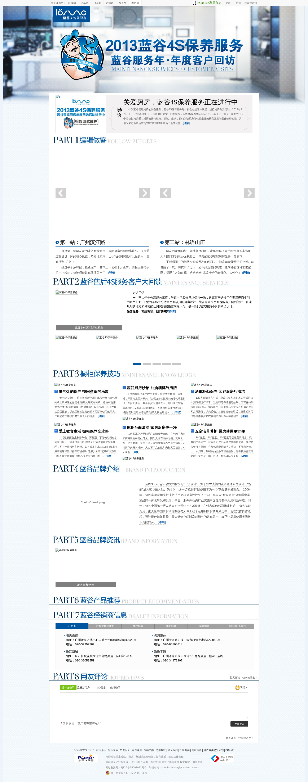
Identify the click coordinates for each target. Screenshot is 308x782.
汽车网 (84, 2)
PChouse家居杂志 (209, 2)
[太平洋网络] (86, 758)
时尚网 (110, 2)
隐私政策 (113, 750)
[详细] (162, 522)
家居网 (135, 2)
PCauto (97, 2)
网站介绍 (101, 750)
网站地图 (197, 750)
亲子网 (122, 2)
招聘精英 (185, 750)
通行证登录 (68, 687)
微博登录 (115, 687)
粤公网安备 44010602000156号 (129, 773)
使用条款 (161, 750)
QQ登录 (101, 687)
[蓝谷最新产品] (66, 549)
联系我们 (173, 750)
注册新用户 (83, 687)
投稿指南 (149, 750)
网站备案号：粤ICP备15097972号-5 (126, 767)
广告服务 (125, 750)
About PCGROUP (84, 750)
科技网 (72, 2)
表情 (242, 687)
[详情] (186, 123)
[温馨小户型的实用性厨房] (67, 292)
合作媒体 (137, 750)
